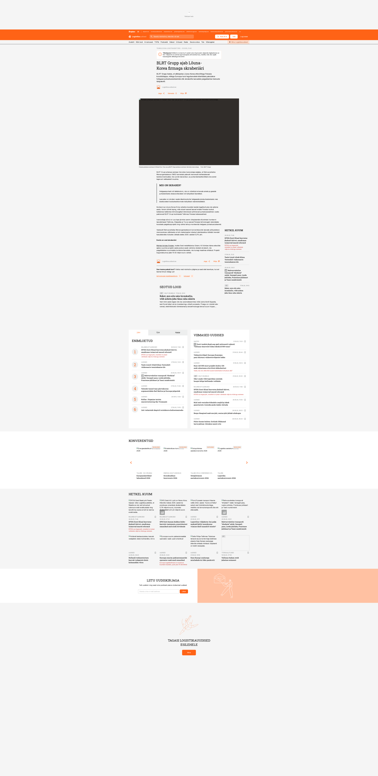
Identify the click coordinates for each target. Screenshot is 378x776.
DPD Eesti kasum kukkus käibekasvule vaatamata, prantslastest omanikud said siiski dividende (173, 524)
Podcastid (164, 42)
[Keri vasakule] (131, 462)
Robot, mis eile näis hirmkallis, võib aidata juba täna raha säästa (177, 297)
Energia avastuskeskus (172, 473)
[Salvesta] (183, 347)
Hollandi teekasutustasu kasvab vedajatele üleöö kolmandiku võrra (139, 560)
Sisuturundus (195, 42)
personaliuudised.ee (231, 31)
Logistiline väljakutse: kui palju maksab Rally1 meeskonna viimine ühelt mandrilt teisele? (203, 524)
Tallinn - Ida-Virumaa (144, 473)
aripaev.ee (146, 31)
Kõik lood (139, 42)
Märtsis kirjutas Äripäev (165, 246)
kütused (187, 276)
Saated (196, 341)
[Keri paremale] (247, 462)
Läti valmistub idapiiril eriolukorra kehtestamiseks (162, 410)
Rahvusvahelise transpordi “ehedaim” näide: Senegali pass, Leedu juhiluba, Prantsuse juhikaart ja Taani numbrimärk (236, 275)
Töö (202, 42)
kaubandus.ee (168, 31)
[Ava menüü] (138, 31)
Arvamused (148, 42)
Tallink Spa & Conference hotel (202, 473)
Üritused (179, 42)
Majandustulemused (149, 347)
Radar (186, 42)
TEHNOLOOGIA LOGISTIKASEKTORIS (168, 48)
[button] (158, 591)
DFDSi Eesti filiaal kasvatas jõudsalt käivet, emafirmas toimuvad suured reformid (236, 240)
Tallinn (220, 473)
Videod (171, 42)
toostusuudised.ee (156, 31)
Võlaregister (210, 42)
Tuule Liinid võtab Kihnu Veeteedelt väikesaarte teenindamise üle (235, 259)
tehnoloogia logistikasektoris (167, 276)
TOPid (156, 42)
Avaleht (131, 42)
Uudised (144, 362)
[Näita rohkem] (240, 31)
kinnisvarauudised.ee (217, 31)
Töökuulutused (228, 552)
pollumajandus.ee (179, 31)
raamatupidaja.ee (204, 31)
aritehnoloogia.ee (191, 31)
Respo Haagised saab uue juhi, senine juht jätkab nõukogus (217, 413)
